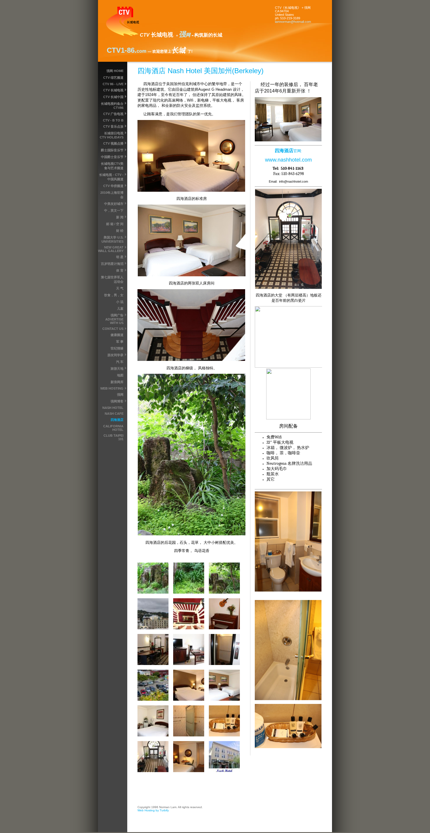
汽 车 (119, 362)
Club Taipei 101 (113, 437)
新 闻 (119, 217)
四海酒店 (117, 419)
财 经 (119, 230)
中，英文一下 (113, 210)
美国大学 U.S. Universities (112, 239)
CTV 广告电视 (113, 114)
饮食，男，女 (113, 295)
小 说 (119, 302)
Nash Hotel (112, 407)
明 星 (119, 257)
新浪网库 (117, 382)
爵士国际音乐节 (112, 150)
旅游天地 (117, 368)
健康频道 (117, 335)
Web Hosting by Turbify (153, 810)
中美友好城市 (113, 203)
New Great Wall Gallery (110, 249)
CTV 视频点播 (113, 143)
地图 (120, 375)
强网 (120, 394)
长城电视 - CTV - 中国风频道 (111, 177)
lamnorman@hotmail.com (293, 21)
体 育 (119, 270)
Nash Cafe (114, 413)
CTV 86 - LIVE (113, 84)
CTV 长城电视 (113, 90)
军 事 (119, 341)
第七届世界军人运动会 (112, 279)
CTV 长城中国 (113, 97)
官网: (297, 151)
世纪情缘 (117, 348)
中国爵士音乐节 (112, 157)
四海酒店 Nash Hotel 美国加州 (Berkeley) (200, 71)
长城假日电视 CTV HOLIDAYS (111, 135)
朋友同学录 (115, 355)
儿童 (120, 308)
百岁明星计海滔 (112, 263)
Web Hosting (111, 388)
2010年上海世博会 (111, 195)
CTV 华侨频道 (113, 186)
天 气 (119, 288)
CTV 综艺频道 (113, 77)
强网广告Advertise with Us (114, 319)
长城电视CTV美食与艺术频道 (112, 166)
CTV (114, 50)
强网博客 (117, 401)
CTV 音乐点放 (113, 126)
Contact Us (112, 328)
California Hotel (113, 427)
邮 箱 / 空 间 (114, 224)
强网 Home (114, 71)
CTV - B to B (113, 120)
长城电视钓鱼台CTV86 (112, 105)
